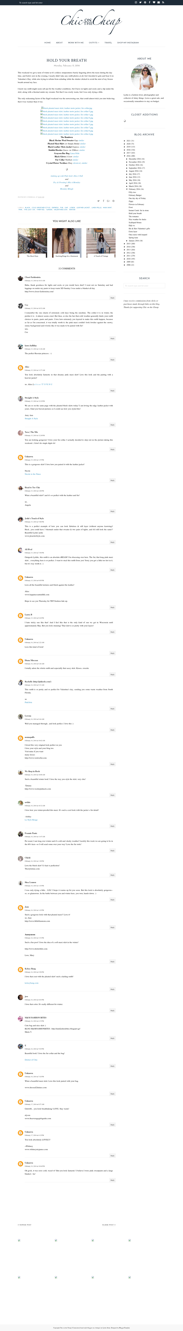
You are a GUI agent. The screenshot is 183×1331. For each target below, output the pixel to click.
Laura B (28, 614)
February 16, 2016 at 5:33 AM (34, 685)
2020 (128, 143)
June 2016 (133, 177)
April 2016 (133, 183)
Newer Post (25, 1225)
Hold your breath (135, 213)
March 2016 (133, 186)
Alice (27, 366)
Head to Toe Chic (32, 487)
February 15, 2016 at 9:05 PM (34, 580)
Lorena (28, 715)
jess (26, 996)
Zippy (131, 201)
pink (20, 210)
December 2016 (135, 159)
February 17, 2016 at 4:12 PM (34, 1135)
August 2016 (134, 171)
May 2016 (133, 180)
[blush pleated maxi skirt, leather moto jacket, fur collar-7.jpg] (66, 127)
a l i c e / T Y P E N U (43, 384)
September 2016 (135, 168)
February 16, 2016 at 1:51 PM (34, 938)
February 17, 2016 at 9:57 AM (34, 1104)
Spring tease (133, 237)
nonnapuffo (30, 737)
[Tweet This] (98, 201)
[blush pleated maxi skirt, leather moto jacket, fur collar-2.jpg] (66, 121)
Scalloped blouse (135, 222)
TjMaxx (49, 210)
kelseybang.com (31, 983)
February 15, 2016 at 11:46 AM (35, 349)
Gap (66, 208)
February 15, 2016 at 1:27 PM (34, 460)
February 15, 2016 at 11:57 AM (35, 370)
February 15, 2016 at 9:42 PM (34, 618)
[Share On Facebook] (103, 201)
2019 (128, 146)
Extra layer (133, 231)
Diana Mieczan (31, 660)
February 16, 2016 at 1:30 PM (34, 861)
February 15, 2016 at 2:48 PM (34, 491)
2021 (128, 140)
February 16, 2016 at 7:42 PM (34, 1076)
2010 (128, 258)
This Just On (29, 210)
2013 (128, 249)
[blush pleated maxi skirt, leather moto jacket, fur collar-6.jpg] (66, 130)
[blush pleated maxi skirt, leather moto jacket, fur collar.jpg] (66, 108)
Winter (72, 210)
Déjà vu (132, 225)
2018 (128, 150)
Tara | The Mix (31, 431)
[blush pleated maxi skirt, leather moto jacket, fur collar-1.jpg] (66, 114)
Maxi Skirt (107, 208)
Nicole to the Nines (33, 474)
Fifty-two (132, 192)
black (27, 208)
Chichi (27, 857)
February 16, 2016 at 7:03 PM (34, 1049)
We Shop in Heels (32, 771)
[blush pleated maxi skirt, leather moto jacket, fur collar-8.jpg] (66, 117)
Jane (27, 906)
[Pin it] (113, 201)
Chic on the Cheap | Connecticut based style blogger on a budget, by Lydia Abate (85, 1328)
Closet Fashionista (33, 277)
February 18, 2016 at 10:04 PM (35, 1166)
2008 (128, 265)
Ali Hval (28, 549)
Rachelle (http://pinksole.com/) (38, 681)
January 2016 (134, 240)
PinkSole (28, 702)
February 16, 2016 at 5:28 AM (34, 664)
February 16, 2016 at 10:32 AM (35, 805)
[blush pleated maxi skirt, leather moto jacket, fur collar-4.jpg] (66, 134)
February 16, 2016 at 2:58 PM (34, 972)
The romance (134, 216)
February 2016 (134, 189)
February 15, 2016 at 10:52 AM (35, 308)
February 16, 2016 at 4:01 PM (34, 1000)
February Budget (135, 195)
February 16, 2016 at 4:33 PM (34, 1021)
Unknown (29, 456)
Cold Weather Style (41, 208)
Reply (112, 298)
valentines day (61, 210)
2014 (128, 246)
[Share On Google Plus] (108, 201)
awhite (27, 802)
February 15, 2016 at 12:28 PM (35, 435)
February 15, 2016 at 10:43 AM (35, 280)
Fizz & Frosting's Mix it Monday (66, 182)
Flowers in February (136, 204)
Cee (26, 304)
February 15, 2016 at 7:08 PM (34, 522)
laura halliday (31, 345)
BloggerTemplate (124, 1328)
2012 (128, 252)
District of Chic (31, 1059)
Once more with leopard (138, 234)
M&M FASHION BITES (35, 1017)
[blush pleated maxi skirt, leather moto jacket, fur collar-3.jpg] (66, 124)
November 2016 (135, 162)
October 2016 (134, 165)
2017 (128, 152)
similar (81, 140)
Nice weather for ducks (137, 219)
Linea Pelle (74, 153)
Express (55, 208)
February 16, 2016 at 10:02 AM (35, 740)
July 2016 (132, 174)
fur (61, 208)
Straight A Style (32, 397)
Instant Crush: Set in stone (139, 210)
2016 (128, 156)
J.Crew (72, 208)
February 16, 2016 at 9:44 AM (34, 719)
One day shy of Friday (137, 198)
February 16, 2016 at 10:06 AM (35, 775)
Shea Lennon (30, 882)
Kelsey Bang (30, 968)
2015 (128, 243)
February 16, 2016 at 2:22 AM (34, 642)
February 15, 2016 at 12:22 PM (35, 401)
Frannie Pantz (31, 833)
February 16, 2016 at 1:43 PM (34, 886)
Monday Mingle (66, 188)
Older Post (108, 1225)
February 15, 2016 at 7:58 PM (34, 553)
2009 (128, 261)
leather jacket (83, 208)
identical (76, 163)
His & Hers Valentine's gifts (139, 228)
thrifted (40, 210)
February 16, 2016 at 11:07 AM (35, 836)
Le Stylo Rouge (31, 819)
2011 (128, 255)
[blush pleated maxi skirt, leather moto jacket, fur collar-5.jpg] (66, 111)
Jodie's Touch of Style (34, 518)
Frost (131, 207)
